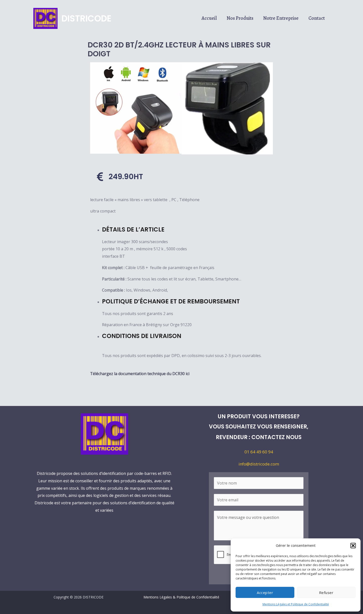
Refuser (326, 592)
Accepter (265, 592)
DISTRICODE (86, 18)
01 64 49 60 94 (258, 452)
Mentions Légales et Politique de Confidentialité (295, 604)
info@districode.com (259, 464)
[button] (353, 545)
